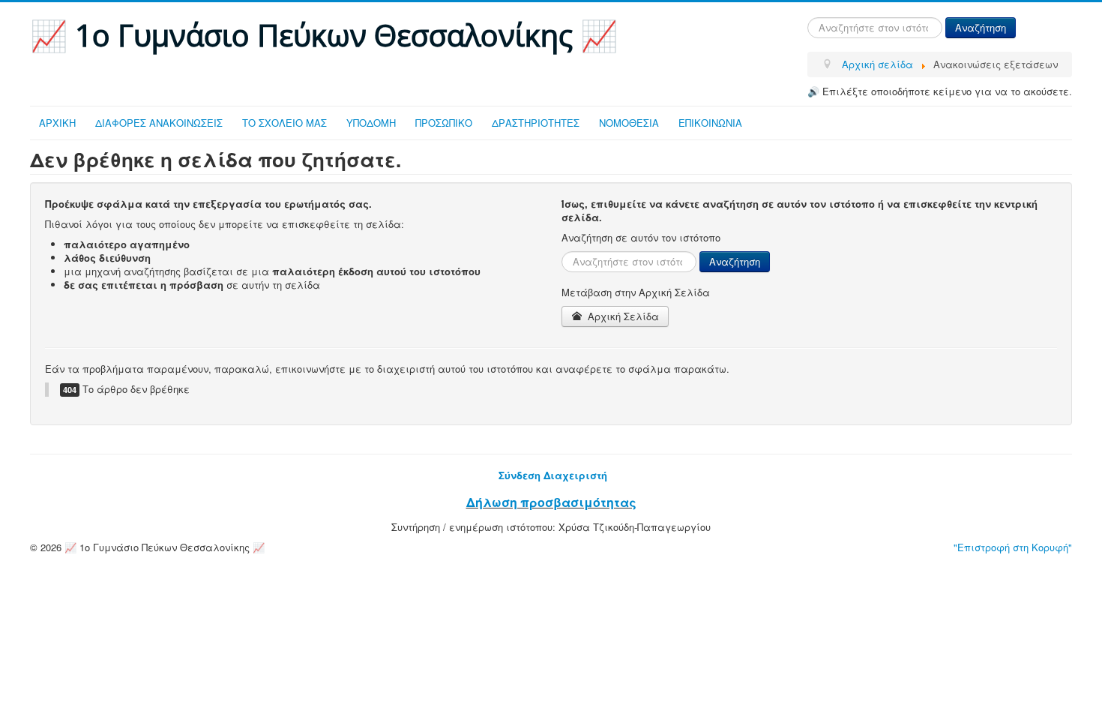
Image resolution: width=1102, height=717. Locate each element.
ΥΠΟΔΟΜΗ (371, 123)
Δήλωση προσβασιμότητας (551, 502)
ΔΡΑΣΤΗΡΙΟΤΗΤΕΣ (535, 123)
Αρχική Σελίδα (622, 316)
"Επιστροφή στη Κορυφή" (1013, 547)
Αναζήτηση (980, 27)
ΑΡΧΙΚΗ (57, 123)
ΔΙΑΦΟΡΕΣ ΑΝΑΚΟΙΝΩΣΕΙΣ (159, 123)
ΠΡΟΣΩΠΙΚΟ (443, 123)
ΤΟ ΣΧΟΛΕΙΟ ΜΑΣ (284, 123)
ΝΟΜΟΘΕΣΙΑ (629, 123)
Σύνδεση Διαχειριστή (553, 475)
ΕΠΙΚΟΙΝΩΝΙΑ (710, 123)
